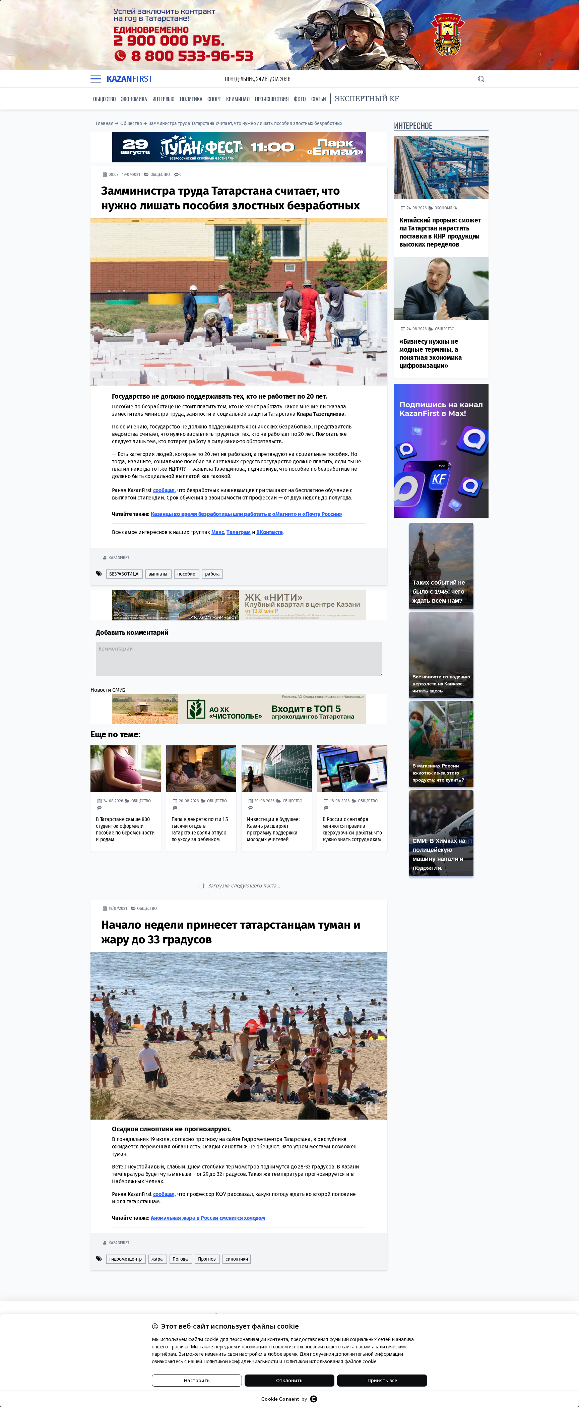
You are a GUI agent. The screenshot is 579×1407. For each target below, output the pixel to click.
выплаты (158, 574)
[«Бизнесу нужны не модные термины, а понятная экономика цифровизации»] (441, 288)
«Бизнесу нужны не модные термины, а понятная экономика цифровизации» (430, 354)
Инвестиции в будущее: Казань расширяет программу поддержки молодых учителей (273, 829)
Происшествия (272, 99)
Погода (180, 1231)
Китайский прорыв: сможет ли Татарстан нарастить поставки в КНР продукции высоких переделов (440, 232)
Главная (105, 123)
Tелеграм (238, 532)
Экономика (134, 99)
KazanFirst (119, 557)
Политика (191, 99)
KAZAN (129, 79)
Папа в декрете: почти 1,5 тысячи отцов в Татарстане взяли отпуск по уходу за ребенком (200, 829)
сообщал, (164, 1166)
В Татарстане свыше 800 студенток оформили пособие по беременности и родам (125, 829)
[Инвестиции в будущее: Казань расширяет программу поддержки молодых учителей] (277, 768)
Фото (300, 99)
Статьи (318, 99)
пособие (186, 574)
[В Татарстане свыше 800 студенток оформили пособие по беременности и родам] (125, 768)
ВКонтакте (269, 532)
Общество (104, 99)
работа (212, 574)
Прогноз (207, 1231)
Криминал (237, 99)
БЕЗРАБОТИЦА (123, 574)
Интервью (163, 99)
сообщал (164, 490)
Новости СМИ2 (108, 690)
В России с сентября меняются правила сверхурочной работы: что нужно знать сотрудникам (352, 829)
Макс (217, 532)
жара (157, 1231)
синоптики (237, 1231)
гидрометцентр (125, 1231)
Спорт (214, 99)
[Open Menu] (95, 78)
